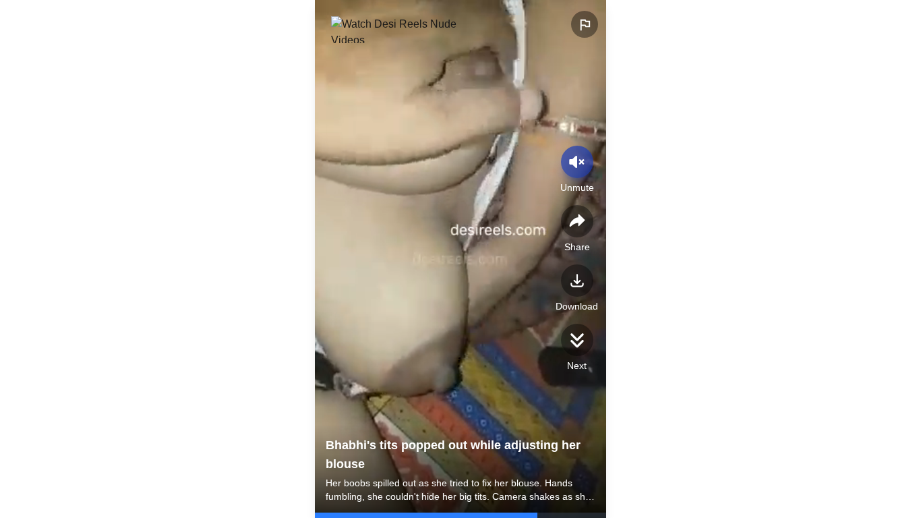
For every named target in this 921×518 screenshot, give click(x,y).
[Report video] (584, 24)
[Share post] (577, 221)
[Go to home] (398, 29)
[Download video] (577, 280)
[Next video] (577, 340)
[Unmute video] (577, 162)
